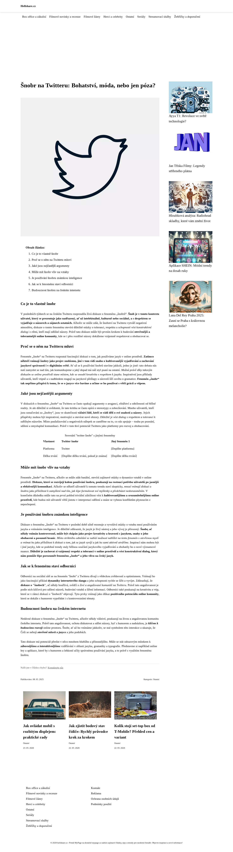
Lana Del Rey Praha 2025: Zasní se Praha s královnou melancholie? (187, 320)
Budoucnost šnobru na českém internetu (56, 290)
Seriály (141, 16)
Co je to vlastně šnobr (45, 253)
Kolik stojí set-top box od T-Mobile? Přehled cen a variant (134, 731)
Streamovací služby (160, 16)
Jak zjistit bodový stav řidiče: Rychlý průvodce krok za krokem (88, 731)
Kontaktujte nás (55, 667)
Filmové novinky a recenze (65, 16)
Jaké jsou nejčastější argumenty (50, 265)
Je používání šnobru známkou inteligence (57, 278)
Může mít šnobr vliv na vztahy (50, 272)
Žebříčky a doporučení (187, 16)
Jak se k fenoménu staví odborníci (52, 284)
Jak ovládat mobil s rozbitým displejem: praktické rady (39, 731)
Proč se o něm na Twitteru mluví (51, 259)
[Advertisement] (116, 42)
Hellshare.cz (28, 6)
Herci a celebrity (113, 16)
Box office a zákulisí (34, 16)
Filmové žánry (92, 16)
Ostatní (130, 16)
